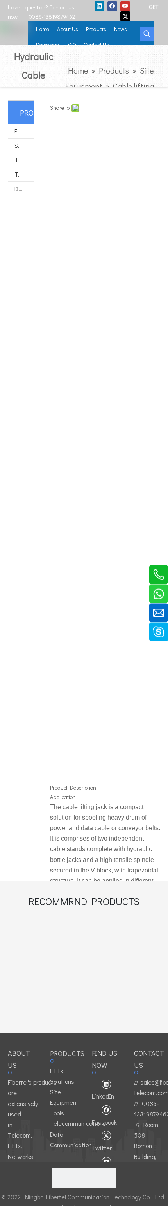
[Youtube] (125, 6)
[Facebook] (112, 6)
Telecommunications (24, 174)
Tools (21, 160)
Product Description (73, 787)
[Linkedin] (99, 6)
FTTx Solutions (24, 131)
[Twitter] (125, 16)
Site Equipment (24, 145)
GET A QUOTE (154, 6)
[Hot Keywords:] (147, 34)
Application (63, 796)
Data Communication (24, 188)
